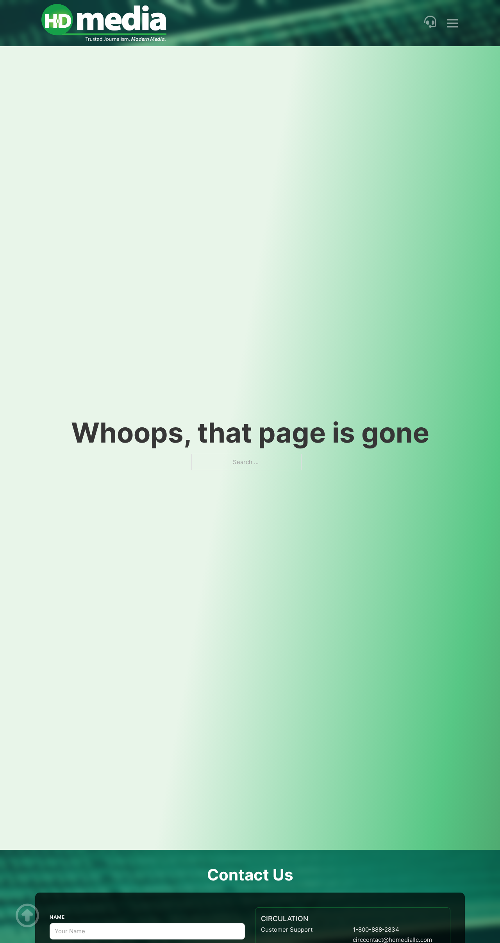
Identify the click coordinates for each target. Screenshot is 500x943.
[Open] (452, 23)
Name (57, 917)
